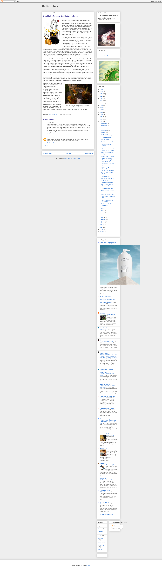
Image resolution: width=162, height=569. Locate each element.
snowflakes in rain (105, 490)
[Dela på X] (67, 114)
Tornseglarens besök (111, 314)
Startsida (68, 153)
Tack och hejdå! (110, 465)
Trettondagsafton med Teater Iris (107, 200)
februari (103, 219)
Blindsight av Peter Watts (107, 156)
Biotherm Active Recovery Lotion (108, 286)
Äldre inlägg (89, 153)
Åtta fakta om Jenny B (107, 142)
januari (103, 222)
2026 (101, 89)
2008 (101, 231)
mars (102, 217)
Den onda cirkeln (105, 384)
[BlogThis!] (65, 114)
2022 (101, 98)
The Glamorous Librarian (107, 408)
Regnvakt (108, 450)
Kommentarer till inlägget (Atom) (72, 158)
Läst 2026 (102, 397)
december (104, 123)
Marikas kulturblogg (105, 296)
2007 (101, 234)
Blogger (88, 565)
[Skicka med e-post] (64, 114)
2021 (101, 100)
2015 (101, 114)
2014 (101, 116)
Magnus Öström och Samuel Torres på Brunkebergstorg (106, 160)
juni (102, 210)
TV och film (101, 545)
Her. (101, 409)
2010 (101, 227)
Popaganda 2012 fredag (107, 150)
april (102, 215)
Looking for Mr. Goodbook (107, 396)
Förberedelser (103, 329)
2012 (101, 121)
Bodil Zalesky (104, 328)
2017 (101, 110)
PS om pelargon (104, 503)
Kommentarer (116, 528)
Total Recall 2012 (105, 176)
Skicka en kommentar (50, 146)
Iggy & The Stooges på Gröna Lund (107, 185)
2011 (101, 224)
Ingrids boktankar (105, 433)
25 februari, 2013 (51, 134)
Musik (99, 535)
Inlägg (114, 525)
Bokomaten (103, 478)
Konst (99, 529)
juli (102, 208)
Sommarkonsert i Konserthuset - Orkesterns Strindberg (107, 169)
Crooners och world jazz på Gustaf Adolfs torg (107, 164)
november (104, 125)
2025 (101, 91)
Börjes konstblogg (105, 419)
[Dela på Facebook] (68, 114)
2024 (101, 94)
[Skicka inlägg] (60, 114)
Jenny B (49, 137)
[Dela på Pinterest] (70, 114)
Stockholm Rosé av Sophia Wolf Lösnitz (107, 181)
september (104, 130)
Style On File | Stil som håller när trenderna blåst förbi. (108, 243)
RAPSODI (102, 313)
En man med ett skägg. (106, 514)
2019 (101, 105)
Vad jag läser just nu (105, 491)
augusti (103, 132)
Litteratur (100, 531)
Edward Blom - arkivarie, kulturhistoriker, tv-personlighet (107, 371)
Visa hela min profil (103, 55)
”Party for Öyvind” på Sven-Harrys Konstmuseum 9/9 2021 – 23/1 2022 (108, 422)
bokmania (102, 463)
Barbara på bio (105, 139)
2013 (101, 119)
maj (102, 212)
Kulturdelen (51, 6)
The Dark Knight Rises (107, 188)
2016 (101, 112)
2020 (101, 103)
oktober (103, 128)
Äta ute (100, 549)
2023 (101, 96)
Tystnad (102, 340)
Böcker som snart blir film (107, 178)
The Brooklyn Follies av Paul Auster (107, 204)
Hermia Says (103, 448)
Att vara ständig (104, 502)
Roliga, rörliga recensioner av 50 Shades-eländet (106, 136)
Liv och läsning (110, 435)
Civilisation (101, 524)
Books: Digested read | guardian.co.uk (106, 352)
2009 (101, 229)
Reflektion (100, 538)
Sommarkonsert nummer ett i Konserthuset (107, 191)
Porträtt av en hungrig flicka (107, 341)
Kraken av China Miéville (107, 194)
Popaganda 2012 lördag (107, 148)
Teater (99, 542)
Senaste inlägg (47, 153)
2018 (101, 107)
